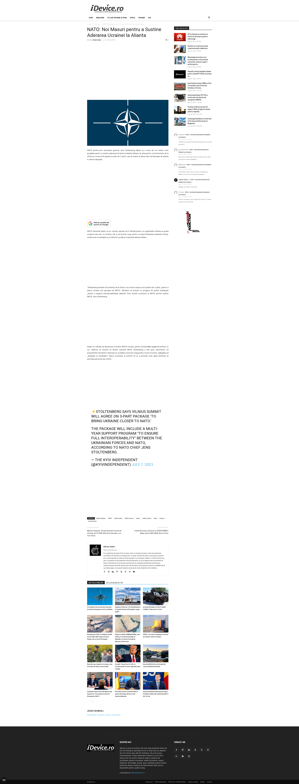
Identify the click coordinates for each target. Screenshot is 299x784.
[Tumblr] (122, 571)
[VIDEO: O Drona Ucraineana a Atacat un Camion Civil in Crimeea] (155, 623)
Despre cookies (193, 782)
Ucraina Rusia (92, 521)
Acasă (89, 24)
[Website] (130, 571)
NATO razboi (118, 518)
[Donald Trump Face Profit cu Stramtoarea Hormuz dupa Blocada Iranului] (128, 653)
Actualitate (96, 24)
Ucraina (162, 518)
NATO (110, 518)
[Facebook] (105, 571)
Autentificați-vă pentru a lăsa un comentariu (104, 715)
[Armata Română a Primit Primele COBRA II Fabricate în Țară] (155, 596)
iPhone (141, 18)
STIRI (91, 18)
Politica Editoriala (160, 782)
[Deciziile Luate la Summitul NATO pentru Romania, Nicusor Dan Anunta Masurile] (128, 681)
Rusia (155, 518)
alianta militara (101, 518)
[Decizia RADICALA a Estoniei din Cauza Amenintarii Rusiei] (155, 653)
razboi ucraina (146, 518)
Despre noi (149, 782)
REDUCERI (100, 18)
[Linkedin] (114, 571)
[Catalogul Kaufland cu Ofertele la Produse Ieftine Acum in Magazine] (180, 122)
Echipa (202, 782)
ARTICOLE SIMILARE (96, 583)
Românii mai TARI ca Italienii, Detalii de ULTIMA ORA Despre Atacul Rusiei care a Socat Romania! (99, 637)
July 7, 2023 (142, 464)
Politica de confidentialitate (177, 782)
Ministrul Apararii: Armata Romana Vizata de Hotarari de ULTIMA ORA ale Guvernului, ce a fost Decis (104, 533)
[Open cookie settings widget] (4, 780)
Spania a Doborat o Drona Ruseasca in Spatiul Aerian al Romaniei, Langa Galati (127, 609)
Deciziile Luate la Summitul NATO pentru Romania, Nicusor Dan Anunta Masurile (126, 694)
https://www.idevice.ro (110, 550)
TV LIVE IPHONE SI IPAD (117, 18)
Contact (209, 782)
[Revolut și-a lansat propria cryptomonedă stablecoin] (180, 49)
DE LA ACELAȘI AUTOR (114, 583)
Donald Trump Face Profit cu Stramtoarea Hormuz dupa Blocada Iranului (127, 666)
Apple (132, 18)
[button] (209, 18)
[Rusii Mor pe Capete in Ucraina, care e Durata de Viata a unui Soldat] (100, 653)
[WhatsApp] (176, 756)
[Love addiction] (193, 234)
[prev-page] (88, 700)
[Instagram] (109, 571)
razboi (138, 518)
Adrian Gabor (97, 40)
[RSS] (195, 750)
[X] (126, 571)
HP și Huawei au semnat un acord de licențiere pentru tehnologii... (198, 36)
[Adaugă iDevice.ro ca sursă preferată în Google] (127, 223)
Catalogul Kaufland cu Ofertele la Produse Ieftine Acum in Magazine (199, 121)
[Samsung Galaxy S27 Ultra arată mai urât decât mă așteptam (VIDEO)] (180, 98)
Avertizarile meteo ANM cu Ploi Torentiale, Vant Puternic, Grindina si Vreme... (199, 85)
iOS (149, 18)
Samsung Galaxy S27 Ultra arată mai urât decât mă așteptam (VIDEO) (198, 97)
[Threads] (189, 756)
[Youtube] (135, 571)
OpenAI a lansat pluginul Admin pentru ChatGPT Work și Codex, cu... (200, 73)
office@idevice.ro (137, 773)
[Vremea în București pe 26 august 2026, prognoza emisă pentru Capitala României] (180, 110)
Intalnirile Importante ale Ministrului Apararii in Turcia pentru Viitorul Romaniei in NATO (99, 694)
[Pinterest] (118, 571)
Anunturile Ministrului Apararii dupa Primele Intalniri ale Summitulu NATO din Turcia (155, 694)
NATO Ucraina (129, 518)
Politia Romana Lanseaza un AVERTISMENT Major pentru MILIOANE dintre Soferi (151, 532)
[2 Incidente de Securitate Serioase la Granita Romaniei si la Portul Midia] (100, 596)
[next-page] (92, 700)
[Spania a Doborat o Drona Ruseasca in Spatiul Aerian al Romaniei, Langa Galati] (128, 596)
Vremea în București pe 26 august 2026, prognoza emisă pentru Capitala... (199, 109)
